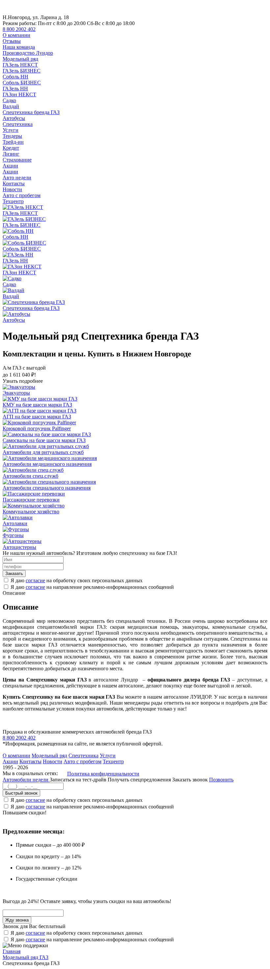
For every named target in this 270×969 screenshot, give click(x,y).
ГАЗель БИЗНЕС (21, 71)
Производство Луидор (28, 53)
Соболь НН (15, 76)
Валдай (11, 106)
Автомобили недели (26, 779)
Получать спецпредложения (140, 779)
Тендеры (12, 136)
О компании (16, 35)
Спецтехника (18, 124)
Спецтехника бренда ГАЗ (31, 112)
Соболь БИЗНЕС (22, 82)
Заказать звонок (190, 779)
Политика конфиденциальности (103, 773)
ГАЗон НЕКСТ (19, 94)
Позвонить (221, 779)
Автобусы (14, 118)
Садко (9, 100)
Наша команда (19, 47)
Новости (12, 189)
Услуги (10, 130)
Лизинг (11, 154)
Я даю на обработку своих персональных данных (77, 580)
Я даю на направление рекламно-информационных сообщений (92, 587)
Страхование (17, 160)
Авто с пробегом (21, 195)
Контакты (14, 183)
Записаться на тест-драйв (79, 779)
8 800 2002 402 (19, 29)
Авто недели (17, 177)
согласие (35, 580)
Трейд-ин (13, 142)
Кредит (11, 148)
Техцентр (13, 201)
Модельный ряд (20, 59)
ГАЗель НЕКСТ (20, 65)
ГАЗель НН (15, 88)
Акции (10, 165)
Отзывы (12, 41)
